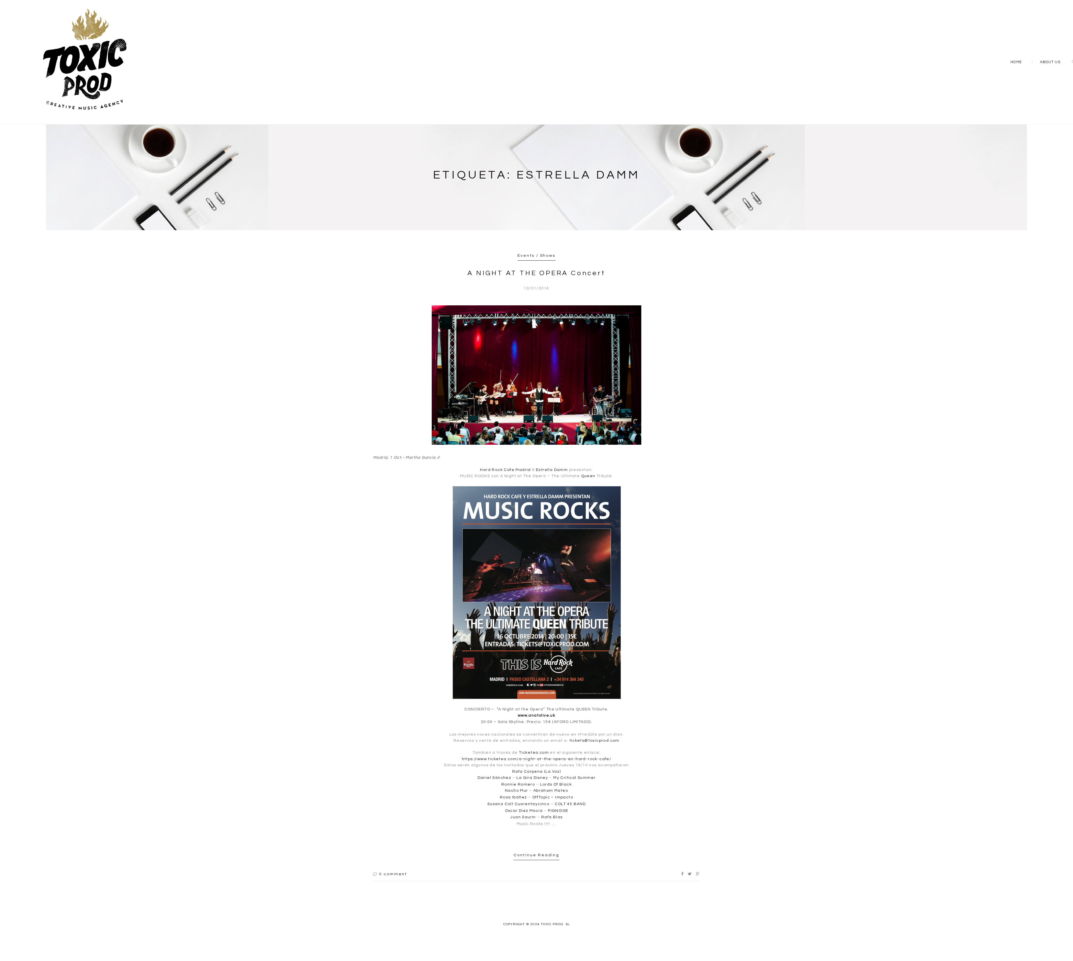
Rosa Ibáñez (514, 797)
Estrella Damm (552, 470)
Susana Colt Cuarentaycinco (518, 804)
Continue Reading (536, 855)
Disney (541, 778)
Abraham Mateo (550, 791)
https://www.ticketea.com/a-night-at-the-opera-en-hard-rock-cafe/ (536, 759)
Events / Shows (536, 256)
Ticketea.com (534, 753)
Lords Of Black (556, 784)
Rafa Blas (552, 817)
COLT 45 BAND (570, 804)
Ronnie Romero (518, 784)
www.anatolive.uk (536, 715)
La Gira (524, 778)
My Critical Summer (574, 778)
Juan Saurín (523, 817)
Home (1016, 62)
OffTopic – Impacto (552, 797)
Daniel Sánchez (494, 778)
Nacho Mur (516, 791)
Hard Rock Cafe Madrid (505, 470)
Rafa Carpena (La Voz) (536, 772)
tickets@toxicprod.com (594, 741)
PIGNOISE (558, 811)
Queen (588, 476)
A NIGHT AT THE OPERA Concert (536, 273)
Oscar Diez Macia (524, 811)
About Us (1050, 62)
